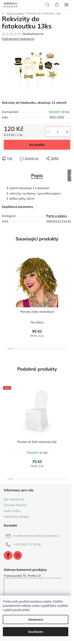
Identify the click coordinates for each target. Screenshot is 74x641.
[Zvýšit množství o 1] (67, 132)
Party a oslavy (56, 216)
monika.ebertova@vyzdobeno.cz (36, 535)
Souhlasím (35, 632)
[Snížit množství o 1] (48, 132)
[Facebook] (8, 555)
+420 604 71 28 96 (27, 544)
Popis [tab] (37, 175)
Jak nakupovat (14, 499)
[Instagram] (17, 555)
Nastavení (35, 619)
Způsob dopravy (15, 505)
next (70, 276)
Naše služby (12, 511)
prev (4, 276)
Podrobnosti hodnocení (18, 39)
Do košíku (37, 145)
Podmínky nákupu (16, 516)
